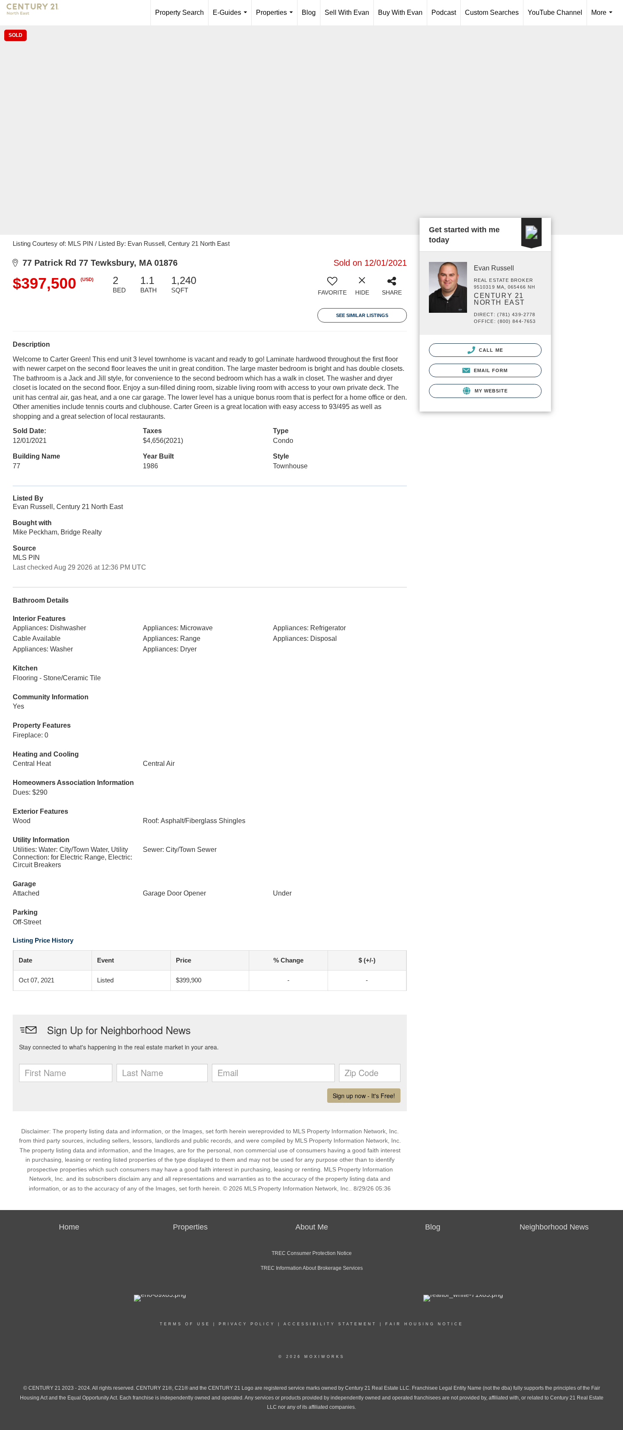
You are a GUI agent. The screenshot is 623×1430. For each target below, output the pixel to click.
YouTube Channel (555, 12)
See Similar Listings (362, 315)
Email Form (490, 370)
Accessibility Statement (330, 1324)
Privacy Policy (247, 1324)
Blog (309, 12)
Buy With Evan (400, 12)
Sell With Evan (347, 12)
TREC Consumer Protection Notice (312, 1253)
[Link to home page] (36, 12)
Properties (276, 17)
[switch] (332, 288)
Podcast (443, 12)
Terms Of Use (185, 1324)
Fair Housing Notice (424, 1324)
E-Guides (231, 17)
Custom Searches (492, 12)
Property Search (179, 12)
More (603, 17)
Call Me (490, 350)
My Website (490, 390)
